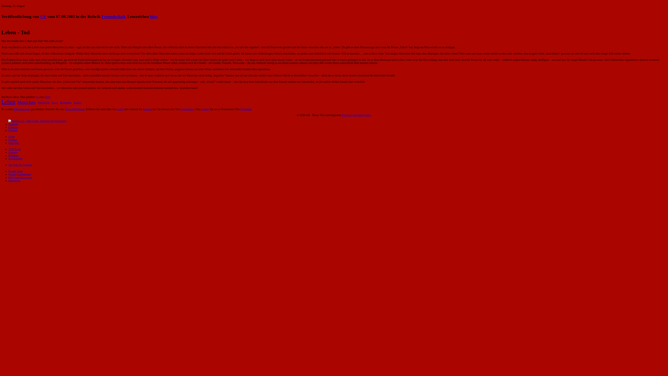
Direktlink (246, 109)
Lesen (11, 136)
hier (153, 16)
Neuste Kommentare (19, 174)
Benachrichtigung (75, 109)
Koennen (65, 102)
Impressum (14, 180)
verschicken (187, 109)
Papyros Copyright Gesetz (356, 115)
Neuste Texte (15, 171)
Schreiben (13, 143)
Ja (37, 97)
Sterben (77, 102)
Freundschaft (113, 16)
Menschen (26, 102)
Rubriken (13, 155)
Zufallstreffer (15, 158)
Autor (120, 109)
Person (55, 102)
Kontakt (147, 109)
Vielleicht (44, 102)
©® (43, 16)
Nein (47, 97)
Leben (8, 102)
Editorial (13, 127)
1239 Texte (14, 149)
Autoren (12, 152)
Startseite (13, 124)
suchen (205, 109)
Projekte (12, 130)
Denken (12, 139)
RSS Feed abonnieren (20, 177)
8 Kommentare (22, 109)
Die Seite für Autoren (20, 164)
